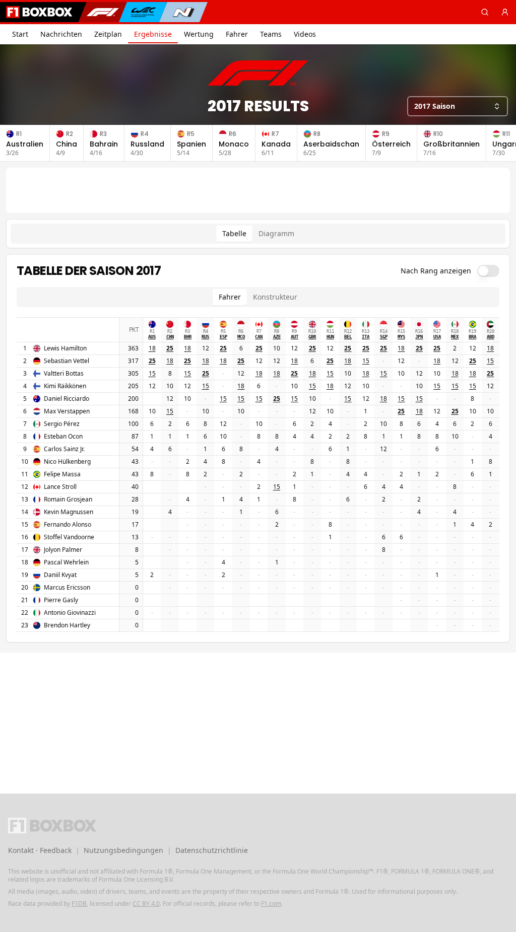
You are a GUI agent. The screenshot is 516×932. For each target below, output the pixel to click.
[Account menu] (505, 12)
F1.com (271, 903)
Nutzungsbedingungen (123, 850)
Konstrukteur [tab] (275, 297)
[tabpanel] (258, 448)
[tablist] (258, 234)
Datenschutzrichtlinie (211, 850)
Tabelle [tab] (234, 233)
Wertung (199, 34)
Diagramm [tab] (276, 233)
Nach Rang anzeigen (436, 270)
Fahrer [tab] (230, 297)
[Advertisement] (258, 190)
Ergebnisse (153, 34)
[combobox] (457, 106)
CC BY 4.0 (146, 903)
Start (20, 34)
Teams (271, 34)
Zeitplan (108, 34)
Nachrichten (61, 34)
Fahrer (237, 34)
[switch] (488, 271)
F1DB (79, 903)
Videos (305, 34)
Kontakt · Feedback (40, 850)
